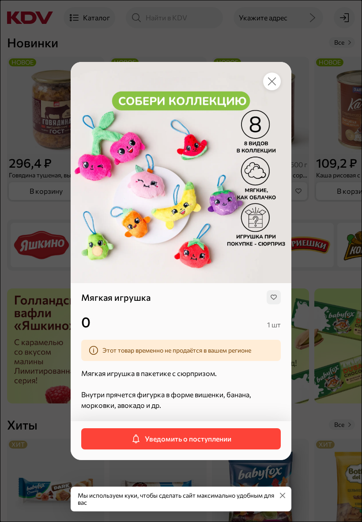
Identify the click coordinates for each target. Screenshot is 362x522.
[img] (274, 297)
